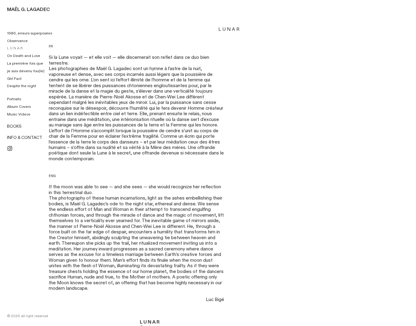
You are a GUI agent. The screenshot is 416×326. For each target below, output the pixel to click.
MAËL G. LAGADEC (28, 9)
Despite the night (21, 85)
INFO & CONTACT (24, 137)
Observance (17, 40)
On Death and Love (23, 55)
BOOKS (14, 126)
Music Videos (18, 114)
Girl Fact (14, 78)
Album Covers (19, 106)
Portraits (14, 99)
